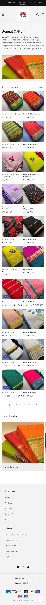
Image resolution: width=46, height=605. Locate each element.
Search (7, 497)
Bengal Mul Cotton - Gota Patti (10, 270)
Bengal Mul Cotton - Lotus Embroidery (10, 176)
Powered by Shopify (28, 600)
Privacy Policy (10, 546)
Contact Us (9, 514)
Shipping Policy (11, 551)
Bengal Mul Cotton (8, 239)
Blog (6, 519)
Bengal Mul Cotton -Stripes (11, 114)
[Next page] (36, 404)
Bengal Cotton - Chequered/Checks (29, 208)
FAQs (7, 557)
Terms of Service (11, 540)
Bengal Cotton (28, 269)
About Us (8, 508)
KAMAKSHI (19, 600)
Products (8, 503)
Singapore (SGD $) (21, 583)
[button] (3, 14)
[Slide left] (17, 475)
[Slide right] (29, 475)
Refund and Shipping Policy (16, 535)
